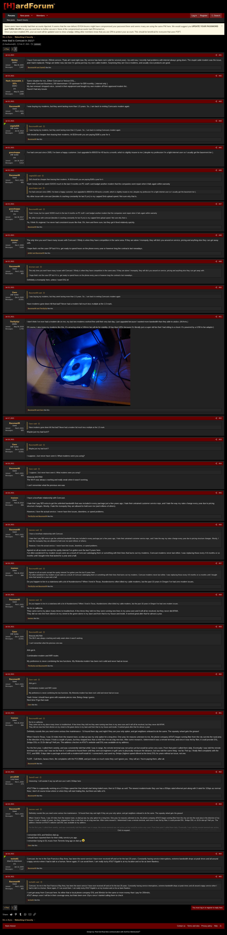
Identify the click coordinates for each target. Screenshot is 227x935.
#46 (220, 170)
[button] (32, 15)
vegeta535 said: (35, 176)
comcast (37, 44)
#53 (220, 439)
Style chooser (10, 926)
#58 (220, 595)
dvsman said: (34, 267)
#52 (220, 418)
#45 (220, 148)
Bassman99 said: (35, 126)
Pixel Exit (98, 932)
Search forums (22, 20)
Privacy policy (206, 926)
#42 (220, 76)
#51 (220, 317)
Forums (11, 15)
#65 (220, 877)
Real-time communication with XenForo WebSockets (121, 932)
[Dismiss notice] (221, 26)
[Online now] (4, 123)
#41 (220, 55)
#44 (220, 121)
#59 (220, 627)
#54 (220, 463)
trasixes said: (34, 530)
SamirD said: (34, 777)
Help (216, 926)
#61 (220, 713)
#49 (220, 261)
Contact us (181, 926)
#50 (220, 287)
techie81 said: (34, 882)
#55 (220, 493)
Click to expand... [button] (124, 830)
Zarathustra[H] (10, 44)
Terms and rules (193, 926)
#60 (220, 674)
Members (41, 15)
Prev (7, 49)
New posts (24, 15)
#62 (220, 772)
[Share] (216, 55)
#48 (220, 235)
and (36, 67)
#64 (220, 854)
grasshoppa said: (35, 188)
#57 (220, 563)
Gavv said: (33, 424)
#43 (220, 101)
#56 (220, 525)
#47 (220, 204)
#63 (220, 804)
